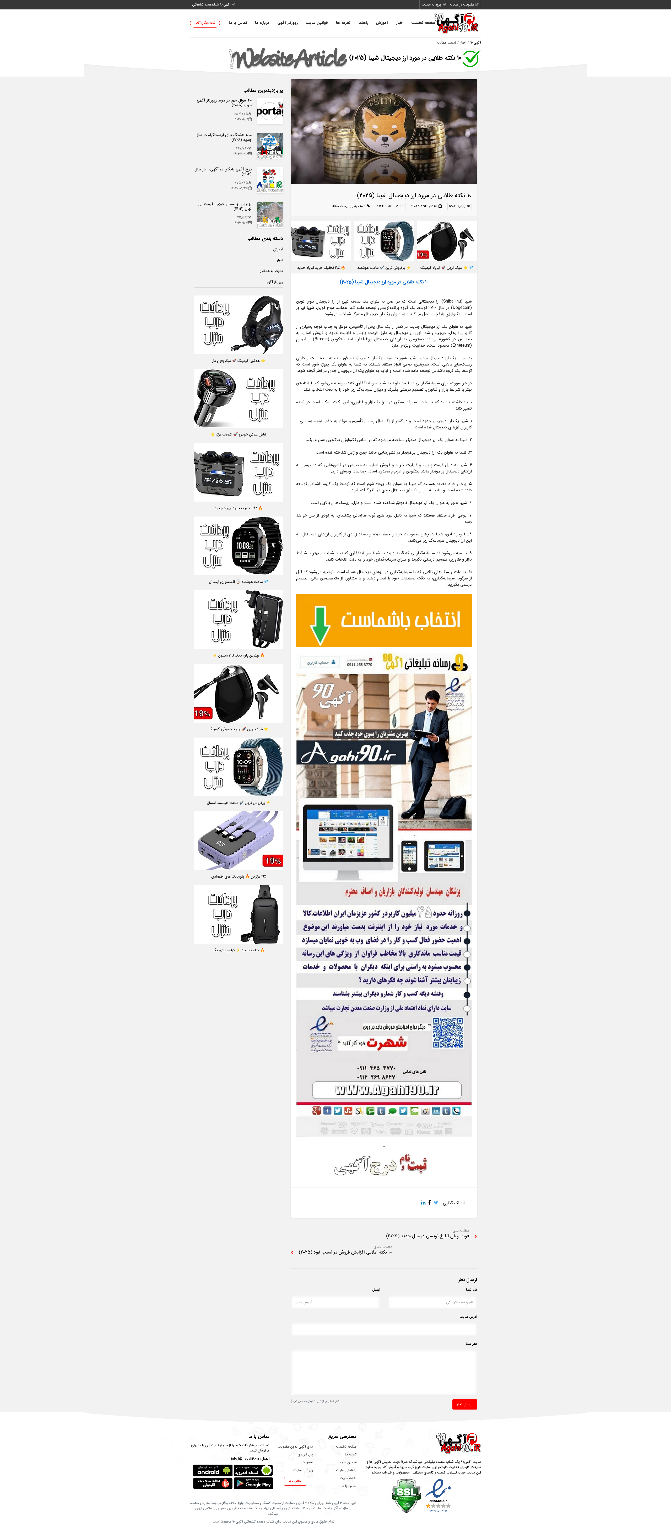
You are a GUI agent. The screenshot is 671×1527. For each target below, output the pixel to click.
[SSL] (406, 1495)
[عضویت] (384, 1137)
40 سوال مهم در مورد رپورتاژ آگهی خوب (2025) (224, 102)
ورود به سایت (303, 1470)
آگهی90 (475, 42)
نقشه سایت (348, 1478)
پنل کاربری (305, 1454)
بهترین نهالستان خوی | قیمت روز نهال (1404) (225, 206)
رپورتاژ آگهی (287, 23)
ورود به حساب (431, 4)
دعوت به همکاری (270, 271)
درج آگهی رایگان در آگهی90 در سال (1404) (223, 171)
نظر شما (471, 1344)
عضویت (307, 1462)
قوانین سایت (317, 23)
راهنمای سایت (346, 1470)
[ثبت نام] (384, 1164)
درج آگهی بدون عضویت (295, 1446)
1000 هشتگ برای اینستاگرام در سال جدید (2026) (224, 137)
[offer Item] (270, 111)
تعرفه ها (343, 23)
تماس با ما (238, 23)
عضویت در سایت (462, 4)
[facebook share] (431, 1203)
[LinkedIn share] (424, 1203)
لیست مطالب (446, 42)
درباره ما (262, 23)
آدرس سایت (468, 1317)
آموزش (382, 23)
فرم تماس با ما (208, 1445)
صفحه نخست (423, 23)
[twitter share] (437, 1203)
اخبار (399, 23)
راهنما (363, 23)
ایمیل (376, 1290)
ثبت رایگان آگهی (204, 23)
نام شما (471, 1290)
